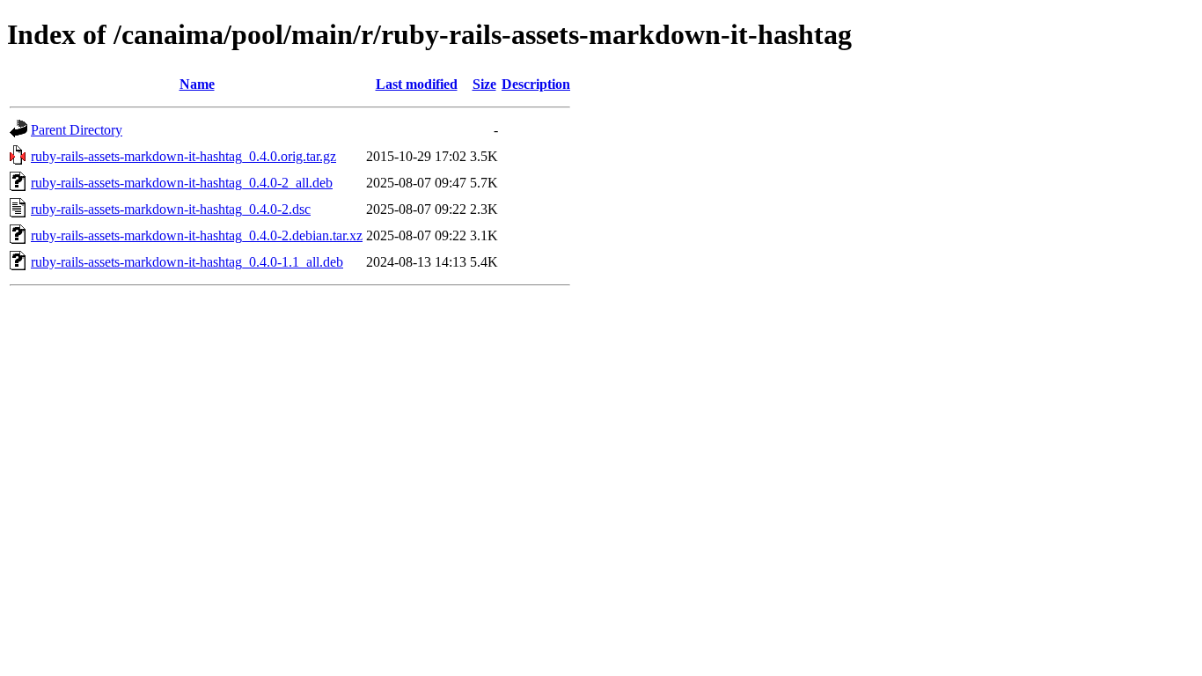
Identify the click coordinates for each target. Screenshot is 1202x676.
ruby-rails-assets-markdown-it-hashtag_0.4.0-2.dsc (171, 209)
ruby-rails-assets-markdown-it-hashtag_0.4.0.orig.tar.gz (183, 156)
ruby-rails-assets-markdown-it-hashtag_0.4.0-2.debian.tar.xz (197, 235)
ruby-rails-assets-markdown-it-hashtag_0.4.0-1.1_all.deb (187, 261)
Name (197, 84)
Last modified (417, 84)
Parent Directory (76, 129)
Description (536, 84)
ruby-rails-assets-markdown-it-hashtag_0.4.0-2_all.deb (182, 182)
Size (484, 84)
